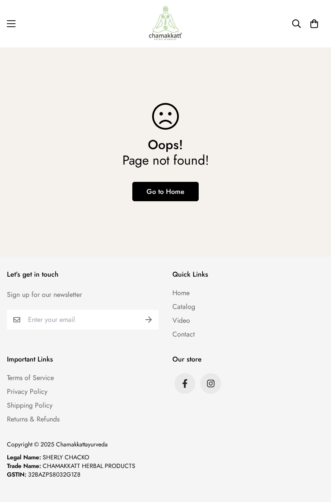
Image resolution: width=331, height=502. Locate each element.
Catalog (183, 307)
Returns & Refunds (33, 419)
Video (181, 320)
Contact (183, 334)
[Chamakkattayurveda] (165, 23)
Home (181, 293)
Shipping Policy (30, 405)
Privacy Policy (27, 391)
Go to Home (165, 191)
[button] (314, 24)
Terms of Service (30, 378)
